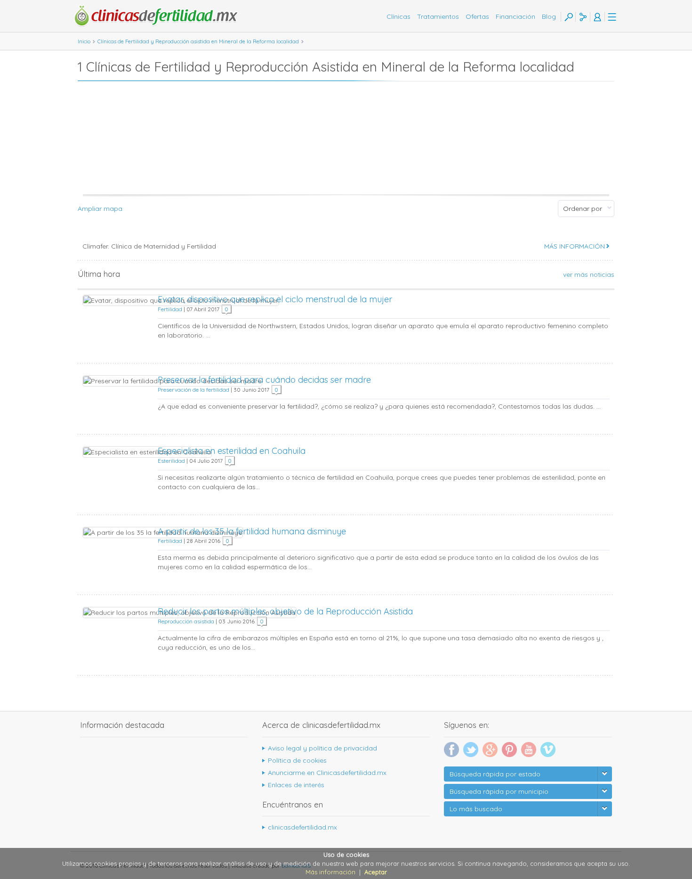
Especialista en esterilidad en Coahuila (232, 450)
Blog (549, 16)
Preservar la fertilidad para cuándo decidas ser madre (264, 379)
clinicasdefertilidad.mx (302, 827)
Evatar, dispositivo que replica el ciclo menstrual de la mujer (275, 299)
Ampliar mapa (100, 208)
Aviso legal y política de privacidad (322, 748)
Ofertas (477, 16)
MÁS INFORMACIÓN (574, 246)
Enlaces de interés (296, 785)
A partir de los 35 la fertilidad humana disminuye (252, 531)
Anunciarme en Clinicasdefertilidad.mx (327, 772)
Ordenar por (582, 208)
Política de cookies (297, 760)
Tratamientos (438, 16)
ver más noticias (588, 274)
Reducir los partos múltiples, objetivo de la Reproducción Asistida (285, 611)
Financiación (515, 16)
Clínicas (398, 16)
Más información (330, 872)
